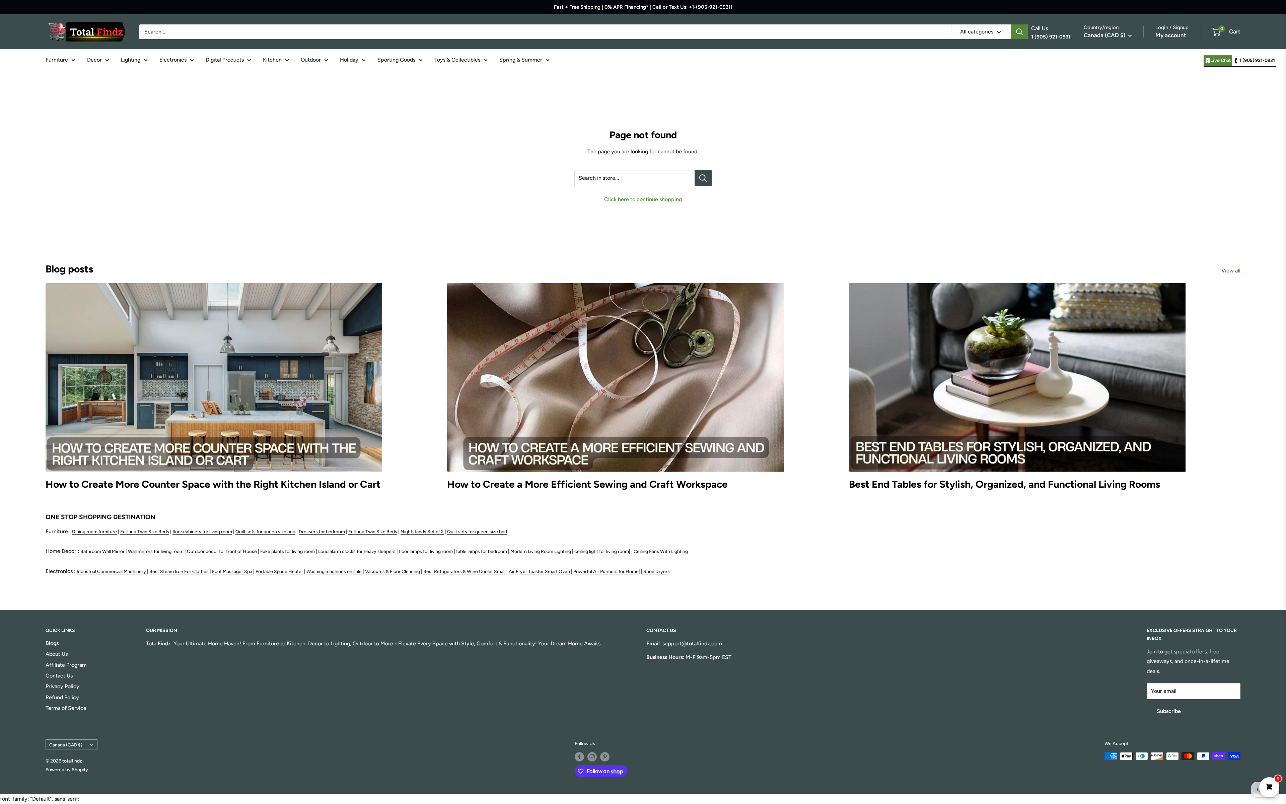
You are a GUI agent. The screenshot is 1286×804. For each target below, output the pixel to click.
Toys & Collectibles (457, 60)
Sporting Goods (396, 60)
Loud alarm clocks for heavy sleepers (357, 551)
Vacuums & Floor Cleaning (392, 571)
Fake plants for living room (287, 551)
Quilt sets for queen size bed (265, 532)
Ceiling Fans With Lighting (661, 551)
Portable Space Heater (279, 571)
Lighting (130, 60)
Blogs (52, 643)
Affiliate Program (66, 665)
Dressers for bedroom (322, 532)
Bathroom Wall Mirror (102, 551)
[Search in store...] (703, 178)
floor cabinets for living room (202, 532)
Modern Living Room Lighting (540, 551)
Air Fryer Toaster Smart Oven (539, 571)
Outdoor (311, 60)
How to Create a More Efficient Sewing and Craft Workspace (587, 484)
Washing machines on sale (334, 571)
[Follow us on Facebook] (579, 756)
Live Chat (1220, 60)
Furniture (57, 60)
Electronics (173, 60)
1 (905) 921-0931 (1257, 60)
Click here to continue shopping (643, 199)
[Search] (1019, 31)
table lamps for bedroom (481, 551)
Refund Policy (62, 697)
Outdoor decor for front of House (222, 551)
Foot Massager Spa (232, 571)
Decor (94, 60)
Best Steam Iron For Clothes (179, 571)
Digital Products (225, 60)
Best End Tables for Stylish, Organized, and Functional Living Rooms (1004, 484)
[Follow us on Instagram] (592, 756)
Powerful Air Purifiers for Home (606, 571)
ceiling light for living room (601, 551)
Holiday (349, 60)
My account (1170, 35)
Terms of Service (66, 708)
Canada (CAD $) (65, 744)
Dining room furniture (94, 532)
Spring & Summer (520, 60)
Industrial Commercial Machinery (111, 571)
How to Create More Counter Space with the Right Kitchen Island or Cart (213, 484)
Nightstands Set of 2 (422, 532)
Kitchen (272, 60)
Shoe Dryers (656, 571)
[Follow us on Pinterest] (605, 756)
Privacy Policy (62, 686)
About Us (57, 654)
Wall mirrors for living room (156, 551)
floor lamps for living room (426, 551)
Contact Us (59, 675)
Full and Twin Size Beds (144, 532)
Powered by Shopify (67, 770)
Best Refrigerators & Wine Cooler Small (464, 571)
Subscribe (1169, 711)
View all (1231, 270)
